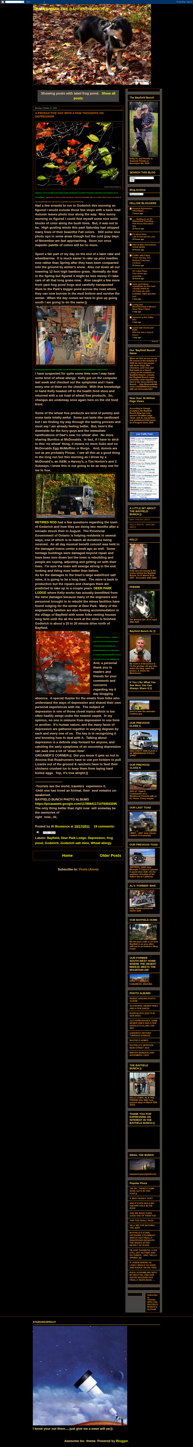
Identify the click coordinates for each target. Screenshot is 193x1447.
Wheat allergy (101, 843)
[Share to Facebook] (51, 832)
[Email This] (44, 832)
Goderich (52, 843)
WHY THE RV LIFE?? (140, 519)
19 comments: (104, 826)
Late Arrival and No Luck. (143, 237)
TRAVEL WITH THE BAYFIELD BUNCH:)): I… (143, 471)
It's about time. (139, 234)
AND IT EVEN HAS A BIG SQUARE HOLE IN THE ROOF (142, 1205)
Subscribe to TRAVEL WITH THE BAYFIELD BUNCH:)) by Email (152, 1302)
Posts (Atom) (88, 869)
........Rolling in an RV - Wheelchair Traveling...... (144, 220)
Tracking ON (151, 499)
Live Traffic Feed (144, 434)
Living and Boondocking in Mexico (144, 305)
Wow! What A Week (141, 309)
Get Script (136, 499)
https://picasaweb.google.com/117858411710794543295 (76, 803)
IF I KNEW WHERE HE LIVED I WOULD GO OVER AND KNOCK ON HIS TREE (143, 1265)
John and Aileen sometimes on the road (143, 285)
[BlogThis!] (46, 832)
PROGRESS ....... (140, 211)
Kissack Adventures (142, 208)
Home (67, 855)
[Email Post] (37, 832)
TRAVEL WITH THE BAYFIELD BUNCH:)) (70, 9)
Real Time (144, 499)
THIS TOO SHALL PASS (141, 1220)
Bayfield (53, 838)
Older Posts (110, 855)
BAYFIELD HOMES (139, 1040)
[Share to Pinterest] (54, 832)
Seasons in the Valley (143, 317)
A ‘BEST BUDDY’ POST (141, 1198)
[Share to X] (49, 832)
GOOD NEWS (138, 247)
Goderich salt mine (75, 843)
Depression (96, 838)
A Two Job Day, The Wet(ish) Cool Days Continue (141, 260)
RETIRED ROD (46, 522)
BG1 (134, 320)
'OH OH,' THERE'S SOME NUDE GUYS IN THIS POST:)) (142, 1191)
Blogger (122, 1441)
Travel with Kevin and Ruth (143, 329)
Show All (155, 341)
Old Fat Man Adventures (144, 245)
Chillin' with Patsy (141, 255)
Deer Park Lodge (73, 838)
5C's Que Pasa (139, 271)
